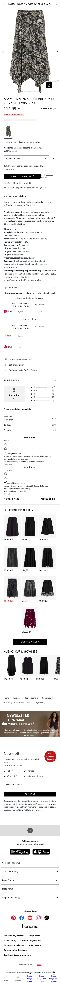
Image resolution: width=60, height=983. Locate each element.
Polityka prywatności (14, 936)
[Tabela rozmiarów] (53, 158)
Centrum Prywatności (31, 941)
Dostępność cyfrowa (14, 945)
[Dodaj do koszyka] (49, 85)
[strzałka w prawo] (57, 51)
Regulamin (34, 936)
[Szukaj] (55, 4)
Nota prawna (35, 945)
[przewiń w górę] (30, 830)
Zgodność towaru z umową (17, 955)
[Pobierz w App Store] (41, 852)
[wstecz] (4, 4)
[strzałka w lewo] (3, 51)
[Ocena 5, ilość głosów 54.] (46, 108)
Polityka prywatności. (33, 810)
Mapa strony (10, 941)
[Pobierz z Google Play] (20, 852)
